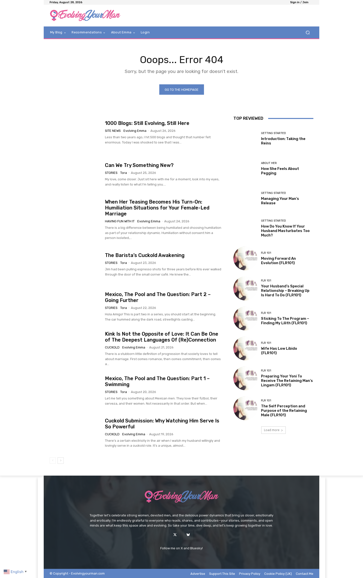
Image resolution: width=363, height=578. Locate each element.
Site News (113, 130)
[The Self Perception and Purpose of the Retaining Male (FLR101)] (245, 408)
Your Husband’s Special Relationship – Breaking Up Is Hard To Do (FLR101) (285, 290)
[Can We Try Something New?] (75, 175)
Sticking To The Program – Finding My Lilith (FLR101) (285, 320)
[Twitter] (175, 535)
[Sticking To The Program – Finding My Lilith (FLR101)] (245, 318)
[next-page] (61, 460)
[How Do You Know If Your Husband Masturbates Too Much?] (245, 228)
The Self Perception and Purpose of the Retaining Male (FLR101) (284, 410)
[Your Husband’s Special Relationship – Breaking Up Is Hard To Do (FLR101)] (245, 288)
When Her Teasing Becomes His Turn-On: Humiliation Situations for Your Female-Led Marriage (157, 208)
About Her (269, 163)
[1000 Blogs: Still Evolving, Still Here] (75, 133)
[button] (307, 32)
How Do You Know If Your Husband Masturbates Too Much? (285, 230)
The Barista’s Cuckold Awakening (144, 255)
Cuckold (112, 347)
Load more (272, 430)
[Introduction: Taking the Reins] (245, 138)
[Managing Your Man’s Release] (245, 198)
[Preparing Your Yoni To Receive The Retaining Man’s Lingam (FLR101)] (245, 378)
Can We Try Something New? (139, 165)
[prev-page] (53, 460)
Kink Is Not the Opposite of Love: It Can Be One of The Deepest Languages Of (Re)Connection (161, 337)
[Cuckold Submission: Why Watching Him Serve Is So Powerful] (75, 433)
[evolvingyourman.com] (85, 16)
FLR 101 (266, 253)
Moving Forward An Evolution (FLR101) (278, 260)
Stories (111, 172)
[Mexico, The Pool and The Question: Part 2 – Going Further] (75, 307)
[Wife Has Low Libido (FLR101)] (245, 348)
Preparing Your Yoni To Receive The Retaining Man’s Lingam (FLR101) (287, 380)
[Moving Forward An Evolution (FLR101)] (245, 258)
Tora (123, 173)
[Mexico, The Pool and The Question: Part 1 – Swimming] (75, 391)
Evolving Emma (134, 131)
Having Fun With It (120, 221)
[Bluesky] (188, 535)
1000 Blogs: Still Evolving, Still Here (147, 123)
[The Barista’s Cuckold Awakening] (75, 265)
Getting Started (273, 133)
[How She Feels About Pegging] (245, 169)
